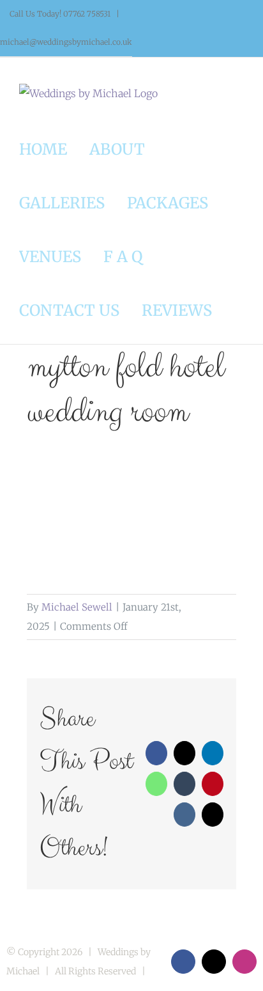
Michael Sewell (76, 607)
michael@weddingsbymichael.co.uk (66, 42)
